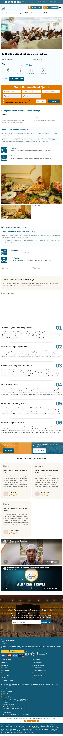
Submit (54, 101)
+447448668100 (41, 2)
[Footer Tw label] (31, 721)
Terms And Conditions (39, 665)
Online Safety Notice (7, 680)
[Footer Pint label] (38, 721)
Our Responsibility (38, 675)
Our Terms (36, 660)
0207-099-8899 (16, 78)
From (26, 65)
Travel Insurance (38, 662)
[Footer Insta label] (28, 721)
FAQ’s (3, 673)
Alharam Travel (6, 660)
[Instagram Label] (9, 2)
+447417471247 (53, 2)
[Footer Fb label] (25, 721)
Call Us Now (39, 451)
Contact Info (5, 689)
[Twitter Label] (12, 2)
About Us (4, 643)
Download (36, 678)
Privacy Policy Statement (40, 670)
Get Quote (8, 451)
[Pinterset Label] (18, 2)
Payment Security (38, 673)
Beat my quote (6, 675)
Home (3, 13)
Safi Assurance (37, 667)
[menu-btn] (60, 7)
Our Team (4, 667)
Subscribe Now (46, 622)
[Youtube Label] (15, 2)
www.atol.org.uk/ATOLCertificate (25, 732)
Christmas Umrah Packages (14, 13)
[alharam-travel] (3, 7)
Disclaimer (4, 678)
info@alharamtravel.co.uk (9, 694)
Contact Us (5, 665)
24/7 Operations (6, 670)
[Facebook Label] (6, 2)
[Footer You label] (34, 721)
